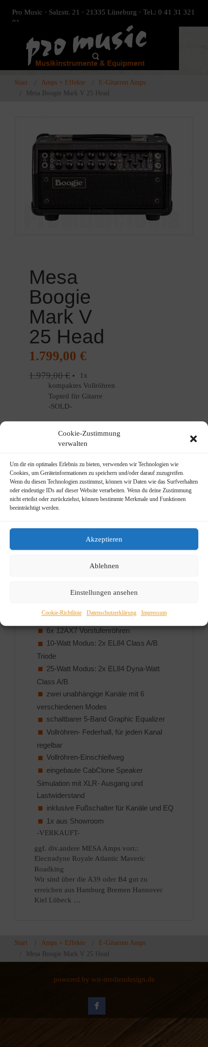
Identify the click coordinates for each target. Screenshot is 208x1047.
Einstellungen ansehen (104, 592)
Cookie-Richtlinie (62, 613)
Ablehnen (104, 566)
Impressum (154, 613)
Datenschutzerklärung (111, 613)
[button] (193, 438)
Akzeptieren (104, 539)
